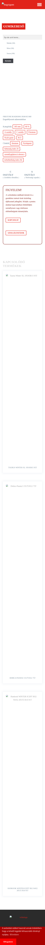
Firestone (32, 132)
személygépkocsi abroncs (14, 154)
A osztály (8, 132)
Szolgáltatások (16, 233)
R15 (19, 138)
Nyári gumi (8, 138)
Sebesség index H (11, 149)
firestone (15, 143)
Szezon (11, 53)
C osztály (20, 132)
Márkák (11, 43)
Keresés (8, 61)
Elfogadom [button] (8, 942)
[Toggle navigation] (39, 4)
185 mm (17, 127)
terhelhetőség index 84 (13, 160)
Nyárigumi (27, 143)
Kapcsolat (13, 220)
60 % (27, 127)
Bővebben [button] (14, 935)
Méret (10, 48)
